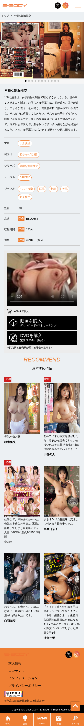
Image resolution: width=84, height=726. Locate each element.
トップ (5, 15)
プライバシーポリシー (24, 685)
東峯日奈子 (51, 529)
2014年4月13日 (29, 154)
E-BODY (25, 177)
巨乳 (41, 188)
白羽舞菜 (10, 620)
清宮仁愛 (49, 638)
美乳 (64, 188)
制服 (53, 188)
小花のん (49, 454)
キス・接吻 (26, 188)
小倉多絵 (25, 143)
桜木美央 (10, 442)
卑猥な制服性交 (29, 166)
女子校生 (25, 197)
